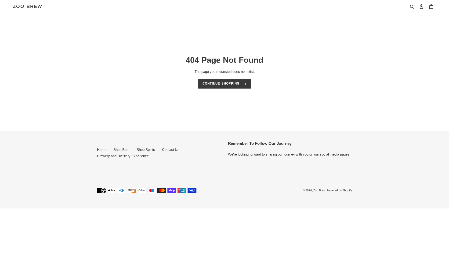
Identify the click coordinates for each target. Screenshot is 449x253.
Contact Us (170, 150)
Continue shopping (221, 83)
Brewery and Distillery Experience (123, 156)
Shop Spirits (146, 150)
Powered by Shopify (339, 190)
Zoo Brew (27, 6)
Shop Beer (121, 150)
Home (101, 150)
